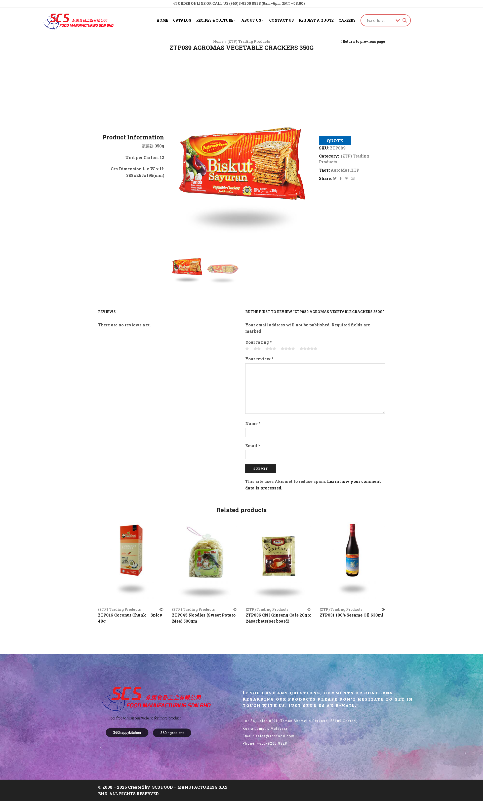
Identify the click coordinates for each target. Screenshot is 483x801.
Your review (259, 358)
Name (252, 423)
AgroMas (340, 170)
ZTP (355, 170)
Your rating (258, 342)
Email (252, 445)
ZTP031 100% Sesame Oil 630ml (351, 615)
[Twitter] (335, 178)
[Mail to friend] (352, 178)
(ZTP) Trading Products (248, 41)
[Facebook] (341, 178)
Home (162, 20)
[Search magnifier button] (404, 20)
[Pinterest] (347, 178)
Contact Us (281, 20)
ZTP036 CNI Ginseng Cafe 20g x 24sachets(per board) (278, 618)
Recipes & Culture (214, 20)
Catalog (182, 20)
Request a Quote (316, 20)
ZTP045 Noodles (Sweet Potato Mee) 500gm (204, 618)
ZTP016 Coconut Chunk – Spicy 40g (130, 618)
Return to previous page (364, 41)
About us (251, 20)
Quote (335, 140)
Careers (347, 20)
